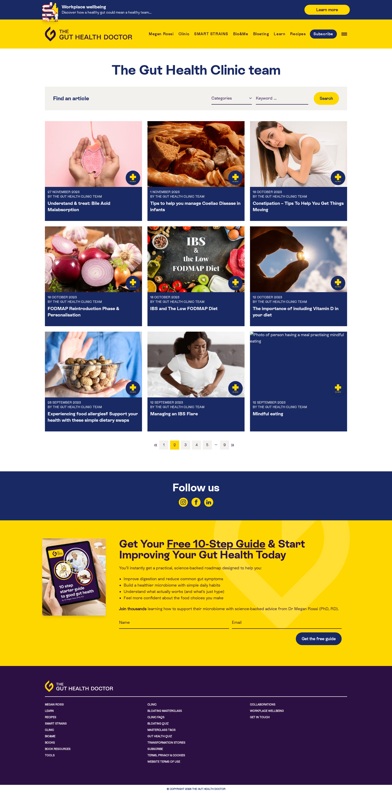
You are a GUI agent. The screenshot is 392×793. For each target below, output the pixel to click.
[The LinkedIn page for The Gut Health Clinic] (208, 502)
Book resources (58, 749)
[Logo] (88, 34)
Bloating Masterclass (164, 710)
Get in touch (260, 717)
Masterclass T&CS (161, 730)
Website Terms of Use (163, 761)
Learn (279, 34)
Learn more (327, 9)
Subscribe (323, 34)
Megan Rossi (161, 34)
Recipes (298, 34)
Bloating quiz (158, 723)
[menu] (344, 34)
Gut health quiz (159, 736)
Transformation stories (166, 742)
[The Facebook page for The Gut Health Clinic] (196, 502)
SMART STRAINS (211, 34)
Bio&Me (240, 34)
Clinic (184, 34)
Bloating (261, 34)
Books (50, 742)
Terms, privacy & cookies (166, 755)
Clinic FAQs (155, 717)
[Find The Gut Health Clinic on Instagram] (183, 502)
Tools (50, 755)
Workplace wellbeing (267, 710)
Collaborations (262, 704)
